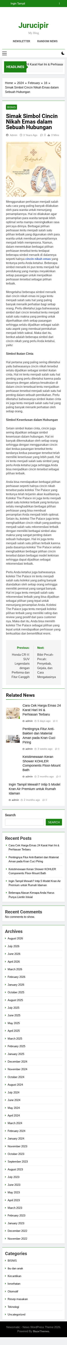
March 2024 (15, 1123)
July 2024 (13, 1092)
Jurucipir (33, 25)
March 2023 (15, 1207)
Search (10, 815)
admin (13, 135)
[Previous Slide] (56, 3)
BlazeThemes (41, 1331)
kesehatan (14, 1283)
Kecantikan (14, 1276)
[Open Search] (56, 53)
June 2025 (14, 1015)
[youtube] (42, 16)
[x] (33, 16)
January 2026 (16, 984)
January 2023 (16, 1223)
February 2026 (16, 976)
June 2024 (14, 1100)
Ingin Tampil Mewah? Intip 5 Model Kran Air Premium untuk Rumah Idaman (29, 3)
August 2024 (15, 1084)
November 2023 (17, 1146)
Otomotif (13, 1291)
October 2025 (16, 992)
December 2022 (17, 1230)
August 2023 (15, 1169)
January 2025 (16, 1054)
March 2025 (15, 1038)
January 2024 (16, 1138)
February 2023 (16, 1215)
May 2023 (14, 1192)
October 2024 (16, 1077)
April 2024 (14, 1115)
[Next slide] (62, 3)
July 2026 (13, 946)
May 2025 (14, 1023)
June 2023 (14, 1184)
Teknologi (13, 1306)
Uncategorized (16, 1314)
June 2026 (14, 953)
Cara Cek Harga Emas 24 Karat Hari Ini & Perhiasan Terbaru (42, 710)
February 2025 (16, 1046)
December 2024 (17, 1061)
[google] (38, 16)
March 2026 (15, 969)
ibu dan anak (15, 1268)
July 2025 (13, 1007)
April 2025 (14, 1030)
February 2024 (16, 1130)
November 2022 (17, 1238)
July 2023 (13, 1177)
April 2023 (14, 1200)
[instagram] (29, 16)
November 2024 (17, 1069)
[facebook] (24, 16)
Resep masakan (18, 1299)
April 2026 (14, 961)
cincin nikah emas (38, 258)
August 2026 (15, 938)
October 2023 (16, 1153)
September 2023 (18, 1161)
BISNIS (11, 107)
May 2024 (14, 1107)
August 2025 (15, 1000)
